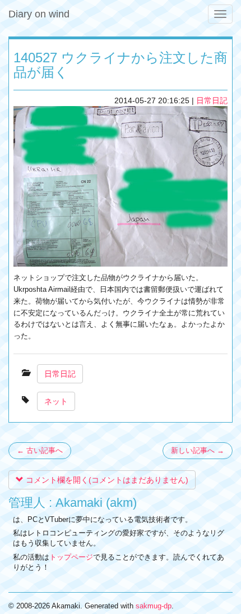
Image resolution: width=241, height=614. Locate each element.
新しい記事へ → (197, 450)
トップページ (71, 557)
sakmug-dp (154, 606)
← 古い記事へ (40, 450)
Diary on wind (38, 14)
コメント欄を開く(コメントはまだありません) (106, 479)
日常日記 (212, 100)
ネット (56, 401)
